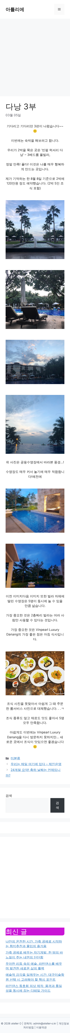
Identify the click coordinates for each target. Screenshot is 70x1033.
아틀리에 (15, 9)
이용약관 (41, 1027)
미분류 (15, 758)
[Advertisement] (35, 56)
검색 (9, 796)
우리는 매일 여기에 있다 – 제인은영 (36, 764)
